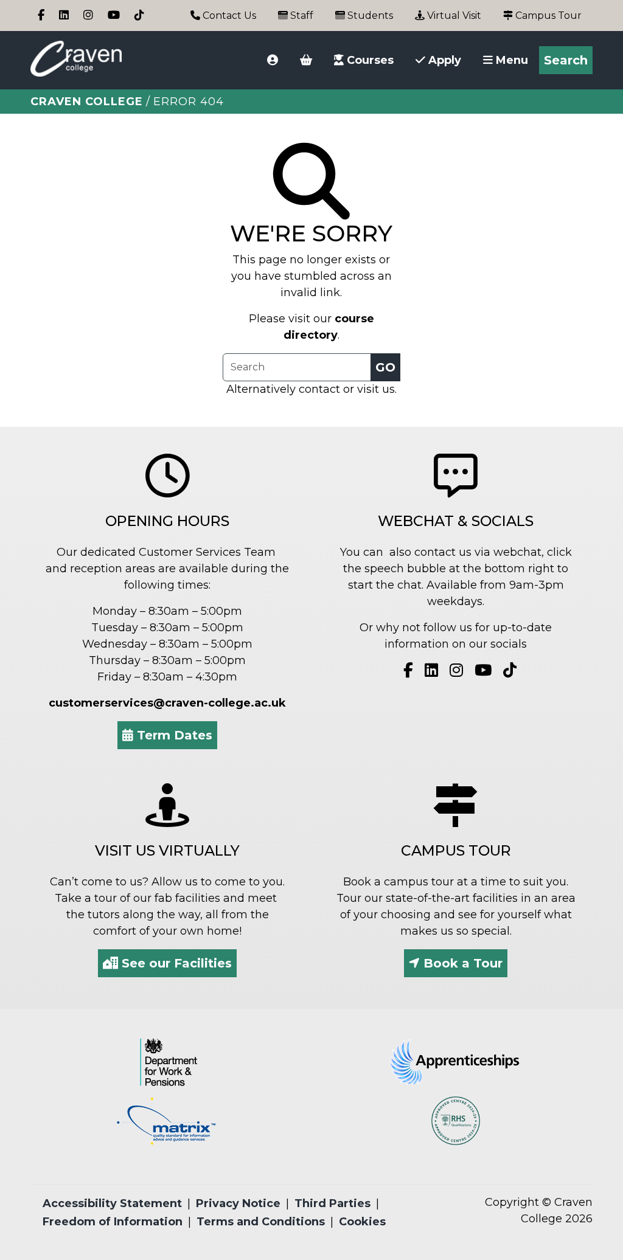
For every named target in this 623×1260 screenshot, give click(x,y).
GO (385, 367)
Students (369, 15)
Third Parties (332, 1203)
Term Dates (172, 735)
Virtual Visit (453, 15)
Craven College (86, 101)
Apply (443, 60)
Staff (300, 15)
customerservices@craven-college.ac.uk (167, 703)
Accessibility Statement (112, 1203)
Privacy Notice (238, 1203)
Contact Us (228, 15)
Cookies (362, 1221)
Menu (510, 60)
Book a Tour (461, 963)
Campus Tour (547, 15)
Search (566, 60)
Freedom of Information (113, 1221)
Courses (369, 60)
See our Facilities (175, 963)
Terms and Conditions (261, 1221)
